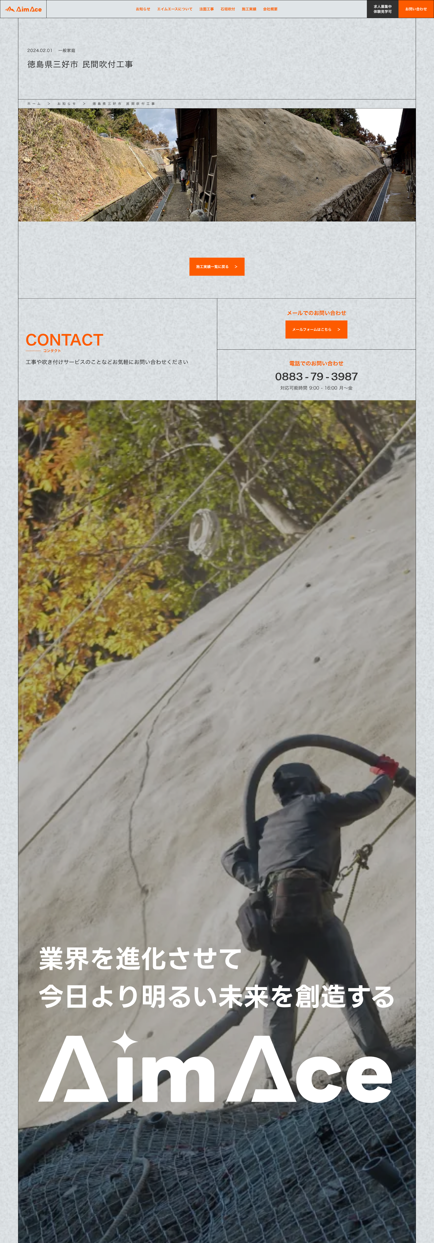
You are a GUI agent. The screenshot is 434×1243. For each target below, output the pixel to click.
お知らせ (143, 9)
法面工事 (206, 9)
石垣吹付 (228, 9)
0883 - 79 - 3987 (316, 376)
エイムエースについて (175, 9)
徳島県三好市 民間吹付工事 (125, 103)
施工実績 (249, 9)
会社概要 (270, 9)
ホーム (34, 103)
